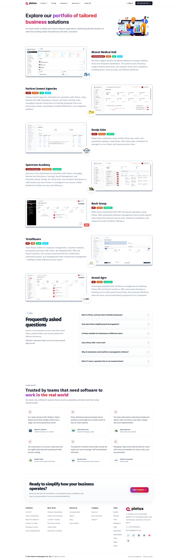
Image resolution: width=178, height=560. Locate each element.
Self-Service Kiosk (53, 523)
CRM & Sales (51, 527)
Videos (72, 516)
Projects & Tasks (31, 523)
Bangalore (117, 523)
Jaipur (115, 542)
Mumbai (116, 516)
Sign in (130, 3)
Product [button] (43, 3)
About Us (94, 512)
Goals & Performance (55, 516)
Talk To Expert (138, 490)
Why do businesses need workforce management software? (105, 352)
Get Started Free (143, 3)
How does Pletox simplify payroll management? (100, 324)
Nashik (115, 512)
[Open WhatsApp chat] (128, 535)
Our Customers (96, 516)
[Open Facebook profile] (144, 535)
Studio (86, 3)
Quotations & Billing (54, 531)
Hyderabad (117, 531)
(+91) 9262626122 (134, 527)
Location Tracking (53, 519)
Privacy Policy (147, 557)
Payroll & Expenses (32, 519)
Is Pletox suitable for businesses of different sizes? (102, 333)
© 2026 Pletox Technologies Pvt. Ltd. (39, 556)
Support (94, 519)
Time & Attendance (32, 516)
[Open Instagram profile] (133, 535)
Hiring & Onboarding (54, 512)
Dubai (115, 546)
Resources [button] (75, 3)
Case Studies (74, 523)
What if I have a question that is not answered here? (102, 361)
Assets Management (33, 531)
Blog (71, 519)
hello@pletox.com (134, 530)
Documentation (75, 512)
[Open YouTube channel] (149, 535)
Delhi (115, 527)
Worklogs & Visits (32, 527)
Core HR (28, 512)
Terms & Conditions (134, 557)
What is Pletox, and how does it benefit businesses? (102, 315)
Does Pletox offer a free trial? (93, 343)
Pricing (53, 3)
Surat (115, 538)
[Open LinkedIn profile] (139, 535)
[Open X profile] (128, 541)
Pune (115, 519)
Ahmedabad (117, 535)
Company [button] (63, 3)
